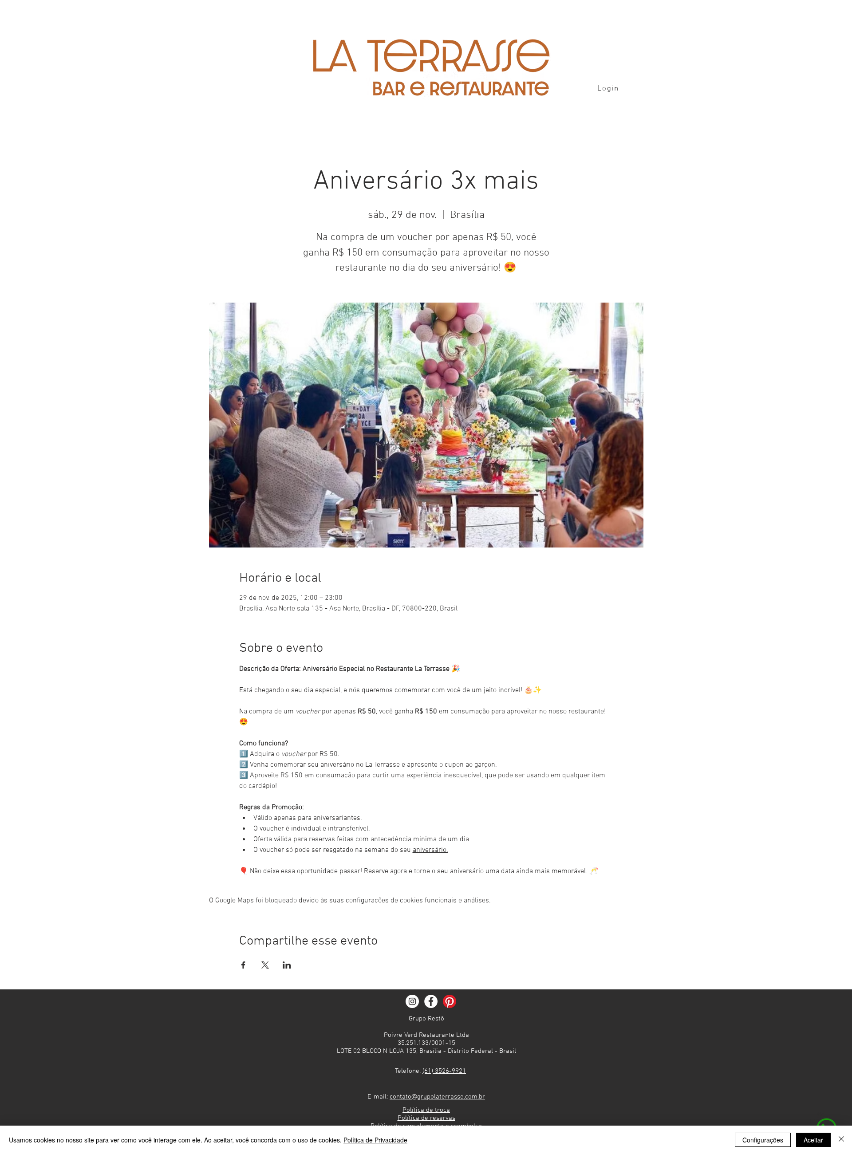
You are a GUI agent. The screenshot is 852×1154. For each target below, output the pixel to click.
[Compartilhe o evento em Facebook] (243, 965)
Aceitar (813, 1139)
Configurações (762, 1139)
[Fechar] (841, 1140)
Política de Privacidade (375, 1139)
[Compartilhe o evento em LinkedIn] (287, 965)
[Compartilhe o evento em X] (265, 965)
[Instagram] (412, 1001)
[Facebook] (431, 1001)
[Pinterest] (449, 1001)
